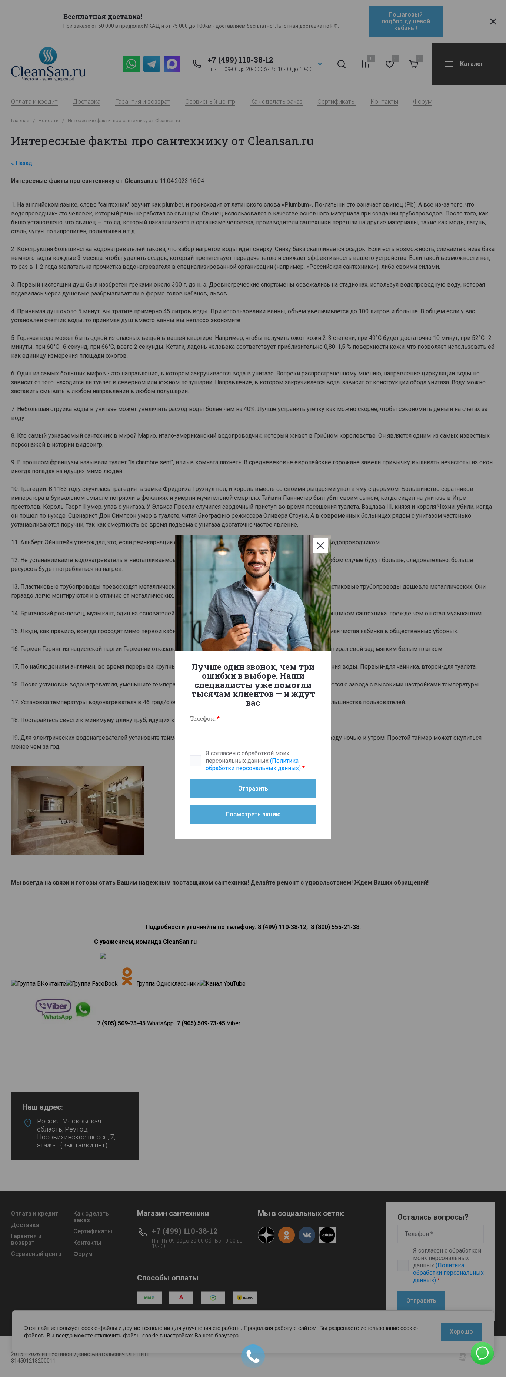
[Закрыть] (320, 545)
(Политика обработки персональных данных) (253, 764)
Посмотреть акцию (253, 814)
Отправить (253, 788)
